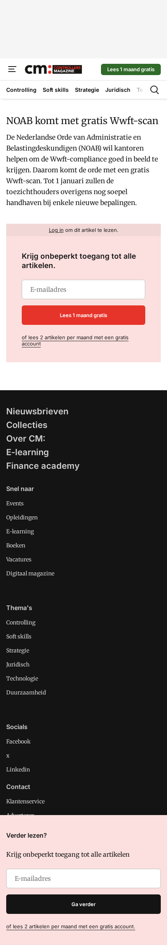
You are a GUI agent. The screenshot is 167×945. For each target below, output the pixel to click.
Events (15, 503)
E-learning (27, 452)
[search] (154, 90)
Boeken (15, 545)
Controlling (20, 622)
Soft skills (18, 636)
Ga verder (83, 904)
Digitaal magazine (30, 573)
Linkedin (18, 769)
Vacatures (18, 559)
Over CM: (25, 438)
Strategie (17, 650)
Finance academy (43, 466)
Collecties (26, 425)
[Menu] (12, 69)
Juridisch (18, 664)
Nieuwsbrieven (37, 411)
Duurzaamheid (26, 692)
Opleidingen (22, 517)
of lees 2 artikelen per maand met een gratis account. (70, 926)
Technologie (22, 678)
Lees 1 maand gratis (131, 69)
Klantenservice (25, 801)
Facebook (18, 741)
